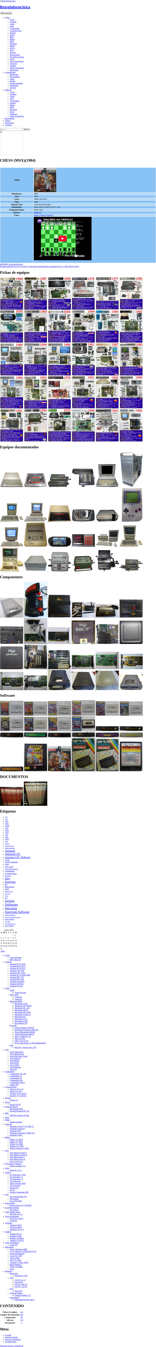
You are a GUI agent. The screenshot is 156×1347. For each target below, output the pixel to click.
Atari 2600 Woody (17, 1054)
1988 (6, 835)
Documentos (10, 118)
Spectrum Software (17, 912)
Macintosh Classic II (22, 1015)
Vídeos (7, 121)
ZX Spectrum (15, 1186)
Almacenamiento (16, 83)
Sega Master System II (18, 1155)
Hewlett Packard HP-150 (19, 1111)
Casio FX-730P (16, 1256)
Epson (12, 35)
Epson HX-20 (15, 1104)
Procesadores (15, 77)
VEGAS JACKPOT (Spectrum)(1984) (21, 266)
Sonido (12, 81)
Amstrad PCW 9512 (17, 968)
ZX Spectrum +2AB (18, 1175)
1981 (6, 819)
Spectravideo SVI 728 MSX (21, 1205)
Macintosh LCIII (21, 1021)
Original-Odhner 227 (23, 1295)
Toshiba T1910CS (17, 1240)
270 (21, 1320)
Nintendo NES (15, 1131)
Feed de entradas (11, 1337)
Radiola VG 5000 (17, 1146)
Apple (12, 24)
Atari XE (13, 1069)
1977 (6, 817)
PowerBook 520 (21, 1023)
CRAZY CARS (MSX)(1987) (60, 266)
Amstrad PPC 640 (17, 979)
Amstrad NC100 (16, 986)
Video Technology (17, 68)
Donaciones (9, 123)
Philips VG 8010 (16, 1140)
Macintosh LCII (21, 1019)
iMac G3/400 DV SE (23, 1036)
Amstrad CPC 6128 (17, 973)
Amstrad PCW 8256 (17, 964)
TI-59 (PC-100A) (16, 1219)
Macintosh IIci (20, 1017)
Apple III (18, 997)
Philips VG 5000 (16, 1144)
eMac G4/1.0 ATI (21, 1041)
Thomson (13, 64)
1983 (7, 824)
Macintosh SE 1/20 (22, 1008)
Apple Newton (20, 993)
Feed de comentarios (13, 1339)
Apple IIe (18, 999)
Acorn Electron (16, 957)
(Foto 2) (43, 215)
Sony (12, 50)
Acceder (8, 1335)
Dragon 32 (14, 1100)
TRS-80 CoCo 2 (16, 1214)
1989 (6, 837)
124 (21, 1312)
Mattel (12, 39)
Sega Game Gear (16, 1162)
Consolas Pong (15, 31)
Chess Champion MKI (18, 1249)
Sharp (7, 1168)
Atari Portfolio (15, 1067)
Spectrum (13, 110)
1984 (7, 826)
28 (22, 1317)
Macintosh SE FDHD (23, 1006)
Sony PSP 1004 (16, 1201)
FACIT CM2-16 (21, 1284)
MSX (12, 42)
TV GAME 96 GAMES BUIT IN (23, 1251)
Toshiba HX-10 (16, 1234)
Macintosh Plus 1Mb (23, 1012)
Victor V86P (15, 1258)
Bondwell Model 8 (17, 1254)
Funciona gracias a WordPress (11, 1346)
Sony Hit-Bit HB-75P (18, 1197)
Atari (12, 26)
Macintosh (9, 887)
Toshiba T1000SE (17, 1238)
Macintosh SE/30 (21, 1010)
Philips (12, 46)
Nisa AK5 (18, 1291)
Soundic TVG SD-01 (18, 1093)
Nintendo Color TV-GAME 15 (22, 1126)
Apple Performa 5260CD (24, 1028)
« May (2, 951)
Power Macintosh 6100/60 (25, 1032)
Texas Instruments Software (12, 917)
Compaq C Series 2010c (19, 1262)
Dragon (13, 33)
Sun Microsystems (17, 57)
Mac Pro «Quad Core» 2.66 (25, 1047)
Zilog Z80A (9, 926)
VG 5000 (7, 921)
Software (8, 90)
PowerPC (13, 1025)
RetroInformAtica (15, 7)
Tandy (12, 59)
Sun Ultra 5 (14, 1210)
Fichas (7, 17)
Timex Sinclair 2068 (17, 1183)
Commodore (14, 28)
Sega (6, 898)
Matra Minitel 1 (16, 1265)
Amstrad (13, 22)
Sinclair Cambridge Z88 (19, 1192)
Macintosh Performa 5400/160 (26, 1030)
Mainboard (14, 74)
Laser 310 (13, 1245)
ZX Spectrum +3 (16, 1179)
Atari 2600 (9, 867)
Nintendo (13, 44)
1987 (7, 833)
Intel (11, 1045)
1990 (7, 839)
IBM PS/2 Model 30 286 (19, 1115)
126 (21, 1315)
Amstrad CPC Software (17, 857)
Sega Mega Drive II (17, 1159)
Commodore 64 (16, 1078)
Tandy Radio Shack (12, 1212)
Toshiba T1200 (15, 1236)
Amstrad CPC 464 (17, 971)
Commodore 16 (16, 1076)
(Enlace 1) (38, 212)
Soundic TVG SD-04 (18, 1096)
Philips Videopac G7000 (19, 1148)
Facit (12, 1278)
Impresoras (14, 85)
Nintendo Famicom (17, 1129)
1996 (6, 841)
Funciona (10, 881)
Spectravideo (15, 55)
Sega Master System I (18, 1153)
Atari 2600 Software (11, 869)
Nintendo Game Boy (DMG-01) (22, 1133)
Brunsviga (14, 1273)
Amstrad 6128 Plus (17, 982)
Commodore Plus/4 (17, 1083)
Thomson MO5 (16, 1225)
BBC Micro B (15, 960)
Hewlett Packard (11, 1107)
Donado (8, 876)
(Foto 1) (37, 215)
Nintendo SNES (16, 1135)
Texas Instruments (17, 61)
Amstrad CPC (13, 854)
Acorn (12, 20)
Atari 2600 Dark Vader (18, 1056)
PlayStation (14, 1199)
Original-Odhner (16, 1293)
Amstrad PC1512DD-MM (20, 975)
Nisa (11, 1289)
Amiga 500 (14, 1085)
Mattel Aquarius (16, 1122)
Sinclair (13, 53)
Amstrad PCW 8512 (17, 966)
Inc (6, 884)
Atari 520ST (14, 1065)
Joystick (13, 88)
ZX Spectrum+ (15, 1181)
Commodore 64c (16, 1080)
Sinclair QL (14, 1188)
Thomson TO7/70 (17, 1230)
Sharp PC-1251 (16, 1170)
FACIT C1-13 (20, 1280)
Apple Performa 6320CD (24, 1034)
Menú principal (6, 13)
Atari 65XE (14, 1063)
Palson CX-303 (16, 1091)
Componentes (10, 72)
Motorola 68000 (16, 1001)
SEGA (12, 48)
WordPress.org (10, 1342)
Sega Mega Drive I (17, 1157)
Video (12, 79)
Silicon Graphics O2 (17, 1166)
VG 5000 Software (10, 924)
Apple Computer (11, 862)
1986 (7, 831)
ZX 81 (12, 1190)
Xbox (12, 1269)
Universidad (9, 919)
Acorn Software (9, 846)
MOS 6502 (14, 995)
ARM (12, 990)
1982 (6, 822)
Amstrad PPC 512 (17, 977)
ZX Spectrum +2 (16, 1177)
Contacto (8, 125)
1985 (6, 828)
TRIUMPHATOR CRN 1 (25, 1300)
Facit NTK (19, 1282)
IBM (11, 37)
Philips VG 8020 (16, 1142)
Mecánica (8, 1271)
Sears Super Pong (16, 1052)
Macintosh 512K (21, 1004)
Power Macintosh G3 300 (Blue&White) (30, 1043)
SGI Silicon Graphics (13, 1164)
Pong (6, 896)
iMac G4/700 (20, 1039)
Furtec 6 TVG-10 (16, 1089)
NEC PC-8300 (15, 1260)
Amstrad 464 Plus (17, 984)
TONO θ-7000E (16, 1267)
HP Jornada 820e (16, 1109)
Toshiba (13, 66)
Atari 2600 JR (15, 1058)
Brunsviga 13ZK (21, 1276)
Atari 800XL (15, 1061)
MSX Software (10, 264)
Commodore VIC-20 (18, 1074)
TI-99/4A (13, 1221)
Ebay (7, 878)
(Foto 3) (50, 215)
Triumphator (14, 1298)
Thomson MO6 (16, 1227)
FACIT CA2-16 (21, 1287)
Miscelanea (14, 70)
